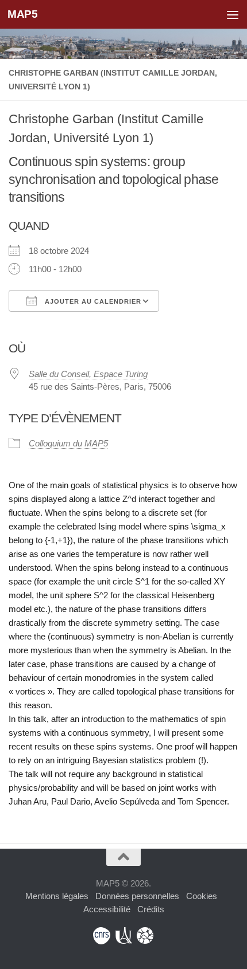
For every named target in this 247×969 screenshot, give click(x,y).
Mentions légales (56, 896)
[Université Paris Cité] (123, 935)
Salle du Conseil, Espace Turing (88, 374)
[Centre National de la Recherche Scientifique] (101, 935)
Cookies (201, 896)
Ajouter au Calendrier (92, 301)
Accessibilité (106, 909)
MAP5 (22, 14)
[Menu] (232, 14)
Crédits (150, 909)
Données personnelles (137, 896)
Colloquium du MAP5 (68, 443)
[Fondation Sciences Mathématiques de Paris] (145, 935)
